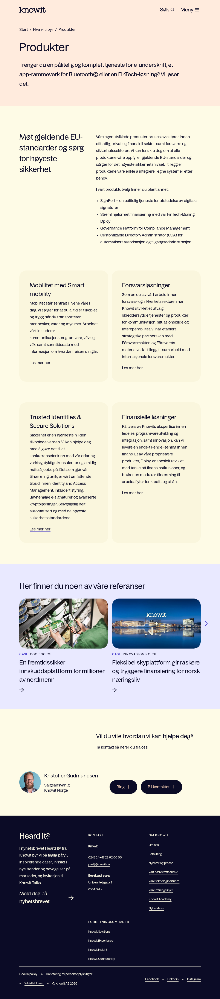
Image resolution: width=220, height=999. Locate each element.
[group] (167, 9)
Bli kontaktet (159, 787)
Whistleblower (34, 983)
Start (23, 29)
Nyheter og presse (161, 863)
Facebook (152, 979)
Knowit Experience (100, 940)
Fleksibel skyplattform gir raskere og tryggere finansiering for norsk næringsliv (156, 671)
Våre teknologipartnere (164, 881)
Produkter (67, 29)
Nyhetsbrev (156, 908)
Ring (121, 787)
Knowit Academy (160, 899)
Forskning (155, 854)
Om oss (154, 845)
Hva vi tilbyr (43, 29)
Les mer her (40, 363)
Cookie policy (28, 974)
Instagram (194, 979)
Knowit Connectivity (101, 958)
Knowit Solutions (99, 931)
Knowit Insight (97, 949)
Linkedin (173, 979)
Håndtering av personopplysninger (69, 974)
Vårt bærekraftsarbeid (163, 872)
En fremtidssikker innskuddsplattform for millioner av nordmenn (61, 671)
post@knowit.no (99, 864)
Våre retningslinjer (161, 890)
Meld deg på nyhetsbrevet (34, 897)
